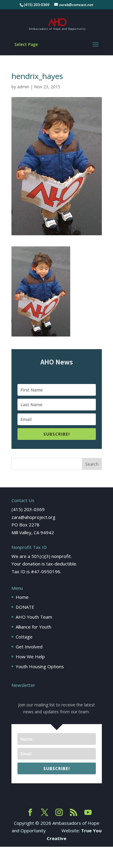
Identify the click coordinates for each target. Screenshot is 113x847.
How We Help (30, 657)
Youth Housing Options (40, 666)
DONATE (25, 607)
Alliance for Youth (33, 627)
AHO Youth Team (34, 617)
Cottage (24, 637)
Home (22, 597)
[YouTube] (88, 813)
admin (23, 87)
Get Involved (29, 647)
